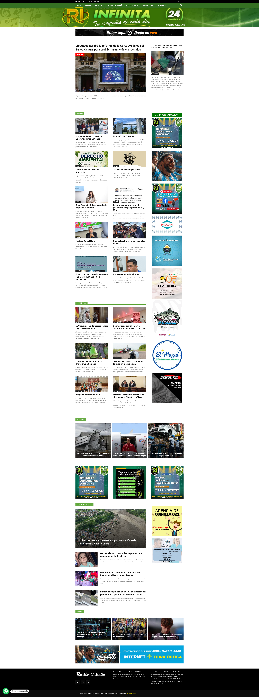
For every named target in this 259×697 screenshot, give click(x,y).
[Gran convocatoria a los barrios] (129, 264)
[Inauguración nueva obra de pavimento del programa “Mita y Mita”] (129, 194)
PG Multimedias (131, 693)
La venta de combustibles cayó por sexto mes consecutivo (167, 46)
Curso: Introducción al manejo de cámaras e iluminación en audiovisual (91, 277)
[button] (181, 5)
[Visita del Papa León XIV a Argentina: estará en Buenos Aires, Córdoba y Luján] (129, 440)
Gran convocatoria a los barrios (128, 274)
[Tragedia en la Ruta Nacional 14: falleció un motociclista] (129, 351)
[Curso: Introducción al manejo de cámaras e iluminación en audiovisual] (91, 264)
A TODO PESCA (148, 5)
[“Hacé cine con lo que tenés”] (129, 159)
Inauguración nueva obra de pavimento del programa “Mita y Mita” (128, 207)
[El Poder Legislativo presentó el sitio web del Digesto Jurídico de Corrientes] (129, 384)
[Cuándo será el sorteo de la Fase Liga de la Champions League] (129, 629)
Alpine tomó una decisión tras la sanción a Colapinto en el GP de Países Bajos (165, 635)
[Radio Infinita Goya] (85, 20)
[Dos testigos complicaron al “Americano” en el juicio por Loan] (129, 315)
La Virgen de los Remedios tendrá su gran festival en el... (91, 327)
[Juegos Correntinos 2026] (91, 384)
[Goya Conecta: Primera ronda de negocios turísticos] (91, 194)
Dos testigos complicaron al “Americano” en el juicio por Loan (129, 327)
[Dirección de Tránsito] (129, 126)
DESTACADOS (154, 73)
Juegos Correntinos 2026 (87, 394)
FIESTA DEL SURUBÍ (115, 5)
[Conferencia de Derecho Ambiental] (91, 159)
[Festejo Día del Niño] (91, 230)
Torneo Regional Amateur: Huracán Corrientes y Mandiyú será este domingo (91, 634)
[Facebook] (175, 1)
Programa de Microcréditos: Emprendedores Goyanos (89, 137)
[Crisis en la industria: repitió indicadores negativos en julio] (166, 440)
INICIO (79, 5)
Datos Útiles (100, 5)
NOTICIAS (161, 5)
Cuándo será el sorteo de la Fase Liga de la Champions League (129, 635)
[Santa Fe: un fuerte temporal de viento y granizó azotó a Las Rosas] (93, 440)
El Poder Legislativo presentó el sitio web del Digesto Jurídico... (128, 395)
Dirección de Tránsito (123, 136)
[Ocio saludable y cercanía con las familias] (129, 230)
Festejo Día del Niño (85, 241)
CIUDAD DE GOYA (132, 5)
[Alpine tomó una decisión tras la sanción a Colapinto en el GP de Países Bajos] (166, 629)
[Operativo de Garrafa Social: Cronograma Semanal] (91, 351)
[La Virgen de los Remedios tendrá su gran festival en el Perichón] (91, 315)
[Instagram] (178, 1)
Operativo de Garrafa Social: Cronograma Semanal (89, 362)
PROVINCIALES (79, 322)
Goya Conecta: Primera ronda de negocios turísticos (91, 206)
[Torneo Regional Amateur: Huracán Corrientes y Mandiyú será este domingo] (93, 629)
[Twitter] (182, 1)
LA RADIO (87, 5)
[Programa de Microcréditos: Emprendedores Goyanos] (91, 126)
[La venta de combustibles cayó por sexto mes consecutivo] (167, 63)
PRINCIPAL (79, 54)
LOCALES (78, 133)
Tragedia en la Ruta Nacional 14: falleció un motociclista (128, 362)
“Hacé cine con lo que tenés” (127, 169)
